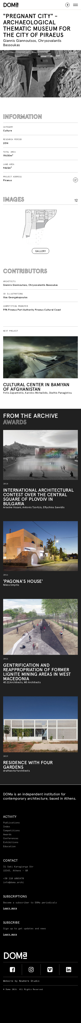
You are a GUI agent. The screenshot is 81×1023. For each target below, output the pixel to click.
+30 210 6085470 (13, 878)
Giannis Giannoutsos (15, 284)
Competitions (11, 831)
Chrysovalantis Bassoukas (43, 284)
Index (6, 827)
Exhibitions (10, 842)
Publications (11, 823)
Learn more (10, 908)
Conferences (10, 838)
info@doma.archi (13, 882)
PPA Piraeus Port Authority (18, 309)
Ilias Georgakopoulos (15, 297)
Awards (7, 834)
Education (9, 846)
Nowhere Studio (29, 981)
